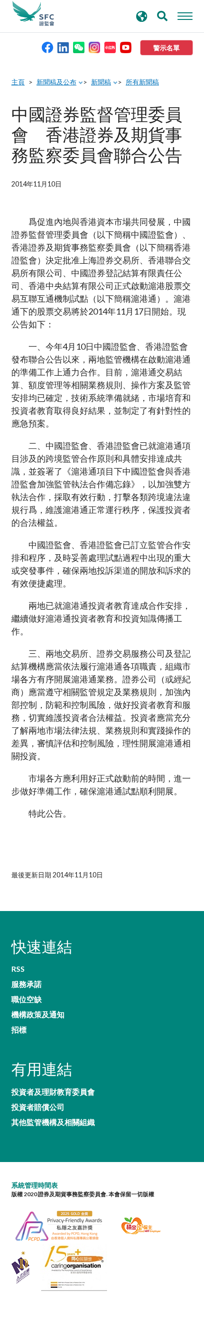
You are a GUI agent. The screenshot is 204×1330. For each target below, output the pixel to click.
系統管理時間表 (34, 1185)
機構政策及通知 (38, 1014)
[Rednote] (110, 46)
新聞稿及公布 (56, 82)
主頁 (18, 82)
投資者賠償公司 (38, 1107)
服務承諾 (26, 984)
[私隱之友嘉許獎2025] (64, 1224)
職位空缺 (26, 999)
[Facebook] (47, 46)
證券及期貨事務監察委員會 (33, 14)
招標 (19, 1029)
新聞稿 (101, 82)
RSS (18, 969)
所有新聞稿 (142, 82)
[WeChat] (78, 46)
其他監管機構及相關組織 (53, 1122)
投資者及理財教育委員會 (53, 1092)
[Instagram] (94, 46)
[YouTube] (125, 46)
